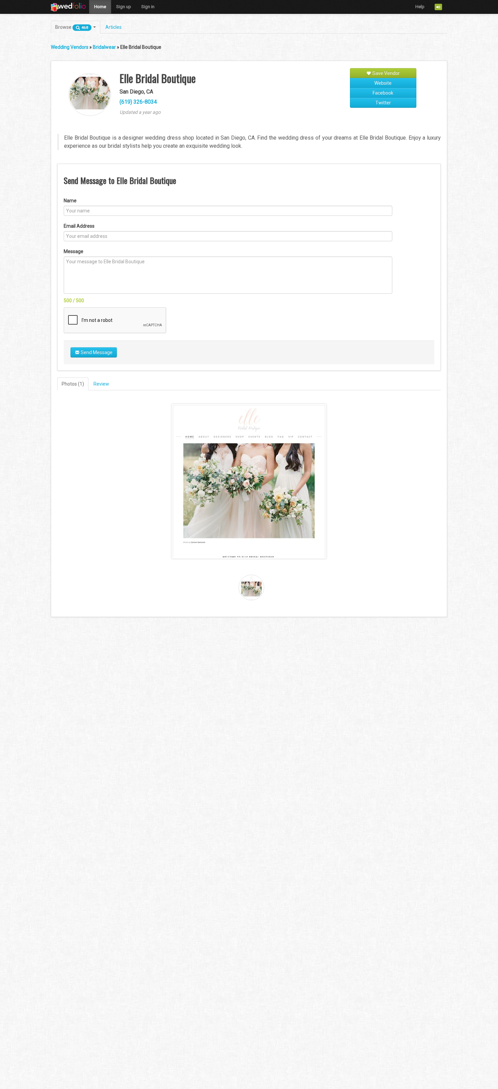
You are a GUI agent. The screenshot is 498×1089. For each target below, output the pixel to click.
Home (100, 6)
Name (70, 200)
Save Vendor (385, 73)
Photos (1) (73, 384)
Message (73, 251)
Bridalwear (104, 47)
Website (383, 83)
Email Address (79, 226)
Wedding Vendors (69, 47)
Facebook (383, 93)
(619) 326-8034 (138, 102)
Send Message (96, 352)
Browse (71, 27)
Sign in (147, 6)
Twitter (383, 102)
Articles (113, 27)
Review (101, 384)
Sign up (123, 6)
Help (419, 6)
